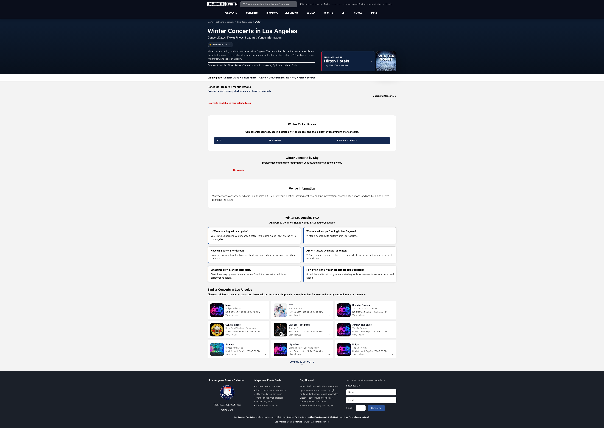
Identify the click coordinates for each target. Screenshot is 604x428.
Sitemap (298, 422)
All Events (231, 13)
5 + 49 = (350, 408)
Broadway (272, 13)
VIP (343, 13)
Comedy (311, 13)
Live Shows (291, 13)
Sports (328, 13)
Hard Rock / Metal (244, 22)
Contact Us (227, 409)
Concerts (252, 13)
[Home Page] (222, 4)
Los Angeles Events (216, 22)
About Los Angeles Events (227, 404)
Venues (358, 13)
